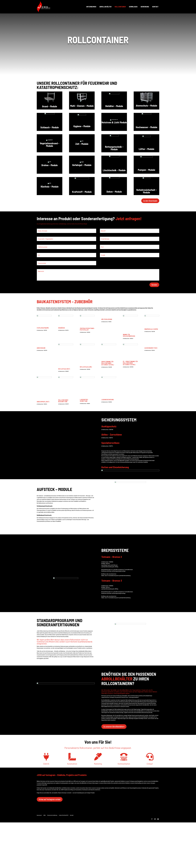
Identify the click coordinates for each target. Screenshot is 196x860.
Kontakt (155, 7)
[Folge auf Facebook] (152, 856)
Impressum (39, 852)
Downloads (133, 7)
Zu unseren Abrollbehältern (113, 764)
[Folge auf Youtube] (158, 856)
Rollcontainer (120, 7)
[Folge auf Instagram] (155, 856)
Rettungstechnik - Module (114, 148)
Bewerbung (145, 7)
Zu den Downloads (150, 201)
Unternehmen (91, 7)
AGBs (44, 852)
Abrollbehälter (105, 7)
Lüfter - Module (146, 148)
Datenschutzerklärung (52, 852)
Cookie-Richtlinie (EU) (63, 852)
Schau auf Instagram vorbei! (50, 836)
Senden (154, 284)
